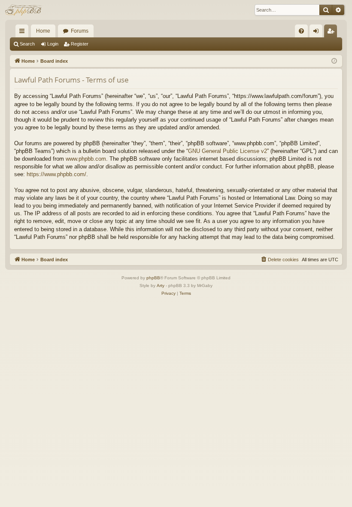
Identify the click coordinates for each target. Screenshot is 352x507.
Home (43, 31)
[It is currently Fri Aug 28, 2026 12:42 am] (334, 61)
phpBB (153, 277)
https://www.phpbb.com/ (56, 174)
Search (27, 43)
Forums (79, 31)
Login (52, 43)
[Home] (24, 10)
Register (79, 43)
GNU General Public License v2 (227, 151)
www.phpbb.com (86, 159)
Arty (160, 285)
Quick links (23, 32)
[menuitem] (301, 30)
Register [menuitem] (332, 32)
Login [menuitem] (317, 32)
